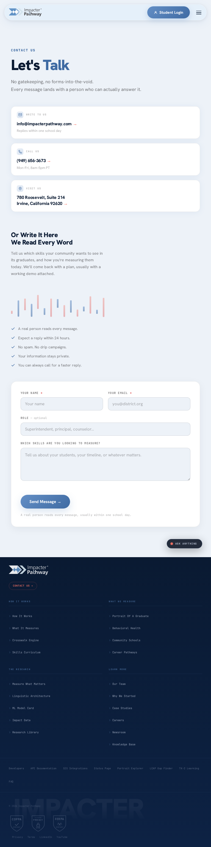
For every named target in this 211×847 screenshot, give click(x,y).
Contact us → (23, 585)
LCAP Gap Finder (161, 768)
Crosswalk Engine (25, 640)
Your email (120, 393)
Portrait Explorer (130, 768)
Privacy (17, 837)
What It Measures (25, 628)
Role (34, 418)
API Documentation (43, 768)
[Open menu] (199, 12)
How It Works (22, 616)
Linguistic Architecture (31, 696)
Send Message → (45, 501)
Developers (16, 768)
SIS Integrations (75, 768)
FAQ (11, 781)
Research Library (25, 732)
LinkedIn (46, 837)
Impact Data (21, 720)
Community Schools (126, 640)
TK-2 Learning (189, 768)
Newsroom (119, 732)
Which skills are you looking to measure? (60, 443)
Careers (118, 720)
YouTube (62, 837)
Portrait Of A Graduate (130, 616)
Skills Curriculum (26, 652)
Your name (32, 393)
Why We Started (123, 696)
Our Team (119, 684)
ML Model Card (23, 708)
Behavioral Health (126, 628)
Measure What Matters (28, 684)
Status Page (102, 768)
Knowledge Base (123, 744)
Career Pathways (124, 652)
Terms (31, 837)
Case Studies (122, 708)
